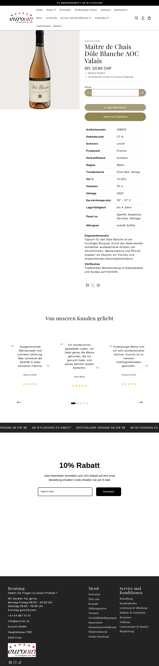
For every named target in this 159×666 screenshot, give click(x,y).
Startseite (94, 594)
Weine (49, 9)
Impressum (96, 622)
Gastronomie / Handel (48, 25)
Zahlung (125, 622)
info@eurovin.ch (19, 621)
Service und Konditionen (74, 17)
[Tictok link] (19, 662)
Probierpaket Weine (86, 9)
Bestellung (126, 598)
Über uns (94, 599)
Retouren (125, 617)
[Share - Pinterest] (98, 284)
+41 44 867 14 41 (19, 615)
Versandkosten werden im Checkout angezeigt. (111, 77)
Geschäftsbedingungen (103, 617)
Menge (88, 87)
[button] (19, 403)
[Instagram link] (15, 662)
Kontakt (93, 603)
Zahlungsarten (98, 608)
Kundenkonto (128, 603)
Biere (39, 17)
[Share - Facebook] (87, 284)
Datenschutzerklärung (102, 627)
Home (39, 9)
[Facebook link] (10, 662)
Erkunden (101, 17)
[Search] (136, 18)
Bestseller (65, 9)
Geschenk (51, 17)
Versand (93, 613)
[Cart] (149, 18)
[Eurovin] (21, 18)
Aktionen (106, 9)
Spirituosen (120, 9)
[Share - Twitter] (93, 284)
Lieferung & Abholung (133, 608)
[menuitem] (136, 18)
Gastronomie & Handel (134, 626)
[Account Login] (143, 18)
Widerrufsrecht (98, 631)
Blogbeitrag (127, 631)
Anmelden (108, 491)
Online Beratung (99, 636)
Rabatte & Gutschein (132, 612)
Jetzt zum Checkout (115, 116)
